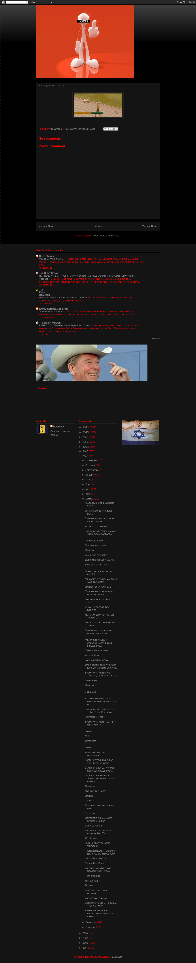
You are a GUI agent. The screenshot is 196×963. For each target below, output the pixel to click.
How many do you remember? (95, 754)
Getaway (90, 786)
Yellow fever (92, 880)
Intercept (90, 741)
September (91, 470)
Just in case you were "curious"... (97, 844)
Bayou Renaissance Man (53, 308)
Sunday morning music (52, 311)
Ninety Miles (46, 256)
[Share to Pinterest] (116, 129)
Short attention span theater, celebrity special (101, 674)
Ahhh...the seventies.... (97, 555)
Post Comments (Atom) (106, 235)
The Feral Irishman (44, 292)
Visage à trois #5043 (51, 258)
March (89, 498)
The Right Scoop (48, 273)
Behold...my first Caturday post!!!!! (100, 572)
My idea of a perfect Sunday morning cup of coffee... (99, 778)
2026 (86, 427)
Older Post (149, 226)
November (91, 460)
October (90, 465)
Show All (156, 338)
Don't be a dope (93, 825)
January (90, 927)
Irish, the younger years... (100, 559)
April (88, 494)
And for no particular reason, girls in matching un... (100, 701)
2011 (85, 947)
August (89, 474)
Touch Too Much (94, 863)
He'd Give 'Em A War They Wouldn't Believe (63, 297)
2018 (86, 451)
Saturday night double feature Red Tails (98, 832)
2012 (86, 942)
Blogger (117, 956)
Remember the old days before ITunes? (98, 819)
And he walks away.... (97, 898)
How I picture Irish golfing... (96, 891)
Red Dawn (90, 838)
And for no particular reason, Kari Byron (98, 869)
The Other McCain (49, 322)
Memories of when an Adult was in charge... (101, 580)
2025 (86, 432)
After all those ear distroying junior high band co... (99, 913)
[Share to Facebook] (113, 129)
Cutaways (90, 692)
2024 (86, 437)
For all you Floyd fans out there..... (100, 624)
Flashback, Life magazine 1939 (99, 504)
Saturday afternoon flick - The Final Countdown (100, 710)
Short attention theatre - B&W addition (100, 723)
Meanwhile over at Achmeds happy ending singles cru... (98, 642)
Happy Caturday (94, 540)
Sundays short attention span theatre (99, 520)
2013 (86, 938)
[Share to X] (110, 129)
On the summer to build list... (98, 512)
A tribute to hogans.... (97, 526)
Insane (89, 885)
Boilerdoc (58, 426)
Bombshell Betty (94, 717)
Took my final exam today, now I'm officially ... (100, 593)
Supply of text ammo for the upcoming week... (99, 761)
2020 (86, 446)
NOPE (88, 736)
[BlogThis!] (107, 129)
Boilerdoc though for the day (100, 807)
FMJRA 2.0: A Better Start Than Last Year (64, 325)
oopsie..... (89, 731)
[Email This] (104, 129)
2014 (86, 933)
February (91, 922)
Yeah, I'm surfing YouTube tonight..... (100, 616)
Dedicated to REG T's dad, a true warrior (101, 904)
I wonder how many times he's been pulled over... (99, 769)
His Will (89, 800)
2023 (86, 442)
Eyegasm (90, 813)
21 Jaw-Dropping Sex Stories (97, 608)
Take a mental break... (97, 660)
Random (89, 550)
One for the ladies (95, 545)
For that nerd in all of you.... (98, 600)
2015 (86, 456)
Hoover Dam (92, 655)
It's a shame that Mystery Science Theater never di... (101, 666)
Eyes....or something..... (97, 564)
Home (98, 226)
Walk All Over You (96, 858)
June (88, 484)
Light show (91, 680)
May (88, 489)
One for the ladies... (96, 791)
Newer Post (47, 226)
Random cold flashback (98, 586)
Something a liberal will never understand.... (99, 631)
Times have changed (96, 650)
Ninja (88, 747)
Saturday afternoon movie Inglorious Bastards (100, 532)
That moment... (93, 876)
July (88, 479)
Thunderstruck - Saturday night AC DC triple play (100, 852)
